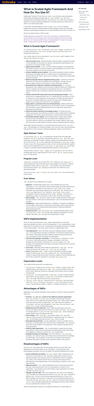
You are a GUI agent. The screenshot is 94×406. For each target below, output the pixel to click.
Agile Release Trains (85, 15)
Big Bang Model (53, 40)
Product (19, 2)
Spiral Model (51, 41)
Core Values (83, 19)
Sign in (87, 2)
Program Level (83, 17)
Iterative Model (28, 38)
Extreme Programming (40, 38)
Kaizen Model (33, 41)
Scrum (30, 40)
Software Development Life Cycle (57, 38)
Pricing (34, 2)
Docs (25, 2)
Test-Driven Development (51, 36)
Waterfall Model (64, 36)
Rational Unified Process (40, 40)
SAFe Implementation (84, 22)
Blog (29, 2)
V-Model (61, 40)
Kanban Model (42, 41)
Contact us (80, 2)
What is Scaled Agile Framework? (83, 12)
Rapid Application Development (33, 36)
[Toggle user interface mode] (92, 2)
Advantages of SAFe (83, 27)
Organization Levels (84, 24)
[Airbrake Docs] (8, 2)
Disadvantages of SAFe (84, 29)
